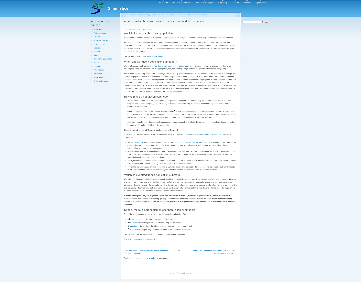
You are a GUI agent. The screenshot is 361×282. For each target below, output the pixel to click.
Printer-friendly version (132, 258)
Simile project (98, 77)
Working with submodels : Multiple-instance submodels (188, 15)
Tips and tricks (98, 44)
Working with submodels (160, 15)
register (154, 258)
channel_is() (138, 142)
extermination (135, 230)
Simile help (97, 29)
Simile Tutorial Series (154, 56)
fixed (154, 167)
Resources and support (204, 3)
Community (222, 3)
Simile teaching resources (103, 40)
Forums (96, 63)
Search (247, 3)
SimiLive (96, 37)
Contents (129, 239)
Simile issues (98, 70)
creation (185, 142)
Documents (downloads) (102, 59)
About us (235, 3)
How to (96, 55)
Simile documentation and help (140, 15)
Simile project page (100, 81)
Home (126, 15)
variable (162, 167)
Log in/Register (261, 3)
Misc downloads (99, 74)
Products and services (181, 3)
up (179, 250)
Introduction (163, 3)
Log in (146, 258)
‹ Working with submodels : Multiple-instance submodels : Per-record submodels (147, 251)
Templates (97, 48)
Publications (98, 66)
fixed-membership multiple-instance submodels (165, 66)
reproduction (207, 142)
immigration (193, 142)
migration (133, 223)
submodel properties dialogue (148, 112)
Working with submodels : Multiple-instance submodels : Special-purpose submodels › (214, 251)
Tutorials (96, 52)
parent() (137, 151)
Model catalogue (99, 33)
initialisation (134, 219)
